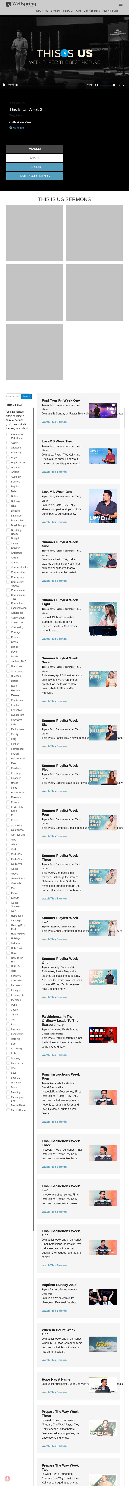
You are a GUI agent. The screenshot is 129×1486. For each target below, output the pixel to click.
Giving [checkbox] (14, 844)
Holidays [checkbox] (16, 938)
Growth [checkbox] (15, 897)
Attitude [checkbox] (15, 471)
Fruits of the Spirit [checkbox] (17, 809)
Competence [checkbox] (18, 603)
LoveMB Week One (57, 492)
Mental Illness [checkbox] (18, 1110)
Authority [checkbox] (16, 476)
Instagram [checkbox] (16, 990)
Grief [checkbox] (13, 888)
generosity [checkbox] (17, 825)
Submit (26, 396)
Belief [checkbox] (14, 491)
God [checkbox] (13, 849)
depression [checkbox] (17, 671)
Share (34, 157)
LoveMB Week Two (57, 441)
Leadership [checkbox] (17, 1033)
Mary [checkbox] (14, 1087)
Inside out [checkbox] (16, 985)
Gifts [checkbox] (13, 839)
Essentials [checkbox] (17, 709)
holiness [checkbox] (15, 943)
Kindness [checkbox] (16, 1029)
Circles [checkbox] (15, 562)
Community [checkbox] (17, 577)
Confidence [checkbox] (17, 612)
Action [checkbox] (14, 442)
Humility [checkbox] (15, 965)
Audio (36, 148)
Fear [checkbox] (13, 763)
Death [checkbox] (14, 656)
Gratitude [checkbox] (16, 883)
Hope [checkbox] (14, 953)
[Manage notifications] (7, 1478)
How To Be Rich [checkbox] (17, 959)
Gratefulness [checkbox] (18, 878)
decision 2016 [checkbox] (18, 661)
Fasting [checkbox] (15, 743)
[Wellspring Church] (21, 5)
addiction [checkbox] (16, 447)
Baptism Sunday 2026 (59, 1285)
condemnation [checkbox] (19, 607)
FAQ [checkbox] (13, 739)
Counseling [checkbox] (17, 627)
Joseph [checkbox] (15, 1014)
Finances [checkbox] (16, 778)
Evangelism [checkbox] (17, 714)
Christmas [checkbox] (17, 552)
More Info (18, 127)
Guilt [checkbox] (13, 910)
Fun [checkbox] (13, 815)
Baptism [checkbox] (15, 486)
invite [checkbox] (14, 1004)
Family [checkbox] (14, 734)
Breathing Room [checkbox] (16, 532)
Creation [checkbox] (15, 637)
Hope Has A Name (56, 1379)
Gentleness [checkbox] (17, 829)
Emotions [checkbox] (16, 705)
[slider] (50, 85)
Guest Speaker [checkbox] (15, 904)
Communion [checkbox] (18, 572)
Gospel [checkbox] (15, 868)
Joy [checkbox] (13, 1019)
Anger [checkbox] (14, 457)
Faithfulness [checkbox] (17, 729)
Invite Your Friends (35, 176)
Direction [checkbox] (16, 675)
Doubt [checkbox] (14, 680)
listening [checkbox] (15, 1058)
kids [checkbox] (13, 1024)
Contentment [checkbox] (18, 617)
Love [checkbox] (13, 1072)
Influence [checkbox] (16, 975)
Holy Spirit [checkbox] (16, 948)
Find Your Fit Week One (61, 400)
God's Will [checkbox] (16, 863)
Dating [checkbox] (14, 646)
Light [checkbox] (13, 1053)
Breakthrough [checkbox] (18, 525)
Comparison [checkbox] (18, 590)
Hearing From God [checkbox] (18, 927)
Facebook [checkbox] (16, 719)
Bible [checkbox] (13, 505)
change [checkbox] (15, 543)
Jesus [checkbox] (14, 1009)
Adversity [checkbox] (16, 452)
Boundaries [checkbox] (17, 520)
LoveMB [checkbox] (15, 1077)
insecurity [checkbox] (16, 980)
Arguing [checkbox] (15, 467)
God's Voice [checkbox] (17, 859)
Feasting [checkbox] (15, 773)
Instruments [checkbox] (17, 995)
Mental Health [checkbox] (18, 1105)
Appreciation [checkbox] (18, 462)
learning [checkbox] (15, 1038)
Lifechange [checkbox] (17, 1048)
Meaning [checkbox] (15, 1092)
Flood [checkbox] (14, 787)
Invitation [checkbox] (16, 999)
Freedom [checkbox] (16, 797)
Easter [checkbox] (14, 685)
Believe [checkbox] (15, 496)
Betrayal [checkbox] (15, 501)
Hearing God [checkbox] (18, 933)
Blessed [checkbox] (15, 510)
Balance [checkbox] (15, 481)
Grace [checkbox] (14, 873)
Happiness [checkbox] (17, 915)
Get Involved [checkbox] (18, 834)
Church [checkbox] (15, 557)
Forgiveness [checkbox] (18, 792)
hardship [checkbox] (15, 920)
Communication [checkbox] (19, 567)
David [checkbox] (14, 651)
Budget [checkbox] (15, 538)
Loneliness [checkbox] (17, 1063)
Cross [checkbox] (14, 641)
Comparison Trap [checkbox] (18, 597)
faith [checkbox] (13, 724)
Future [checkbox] (14, 820)
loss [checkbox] (13, 1068)
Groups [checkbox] (15, 893)
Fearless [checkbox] (16, 768)
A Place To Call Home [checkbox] (17, 436)
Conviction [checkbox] (17, 622)
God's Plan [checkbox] (17, 854)
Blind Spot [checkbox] (16, 515)
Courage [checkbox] (15, 632)
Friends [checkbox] (15, 802)
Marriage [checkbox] (16, 1082)
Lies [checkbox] (13, 1043)
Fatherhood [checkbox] (17, 748)
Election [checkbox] (15, 690)
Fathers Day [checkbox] (18, 758)
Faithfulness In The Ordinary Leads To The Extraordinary (60, 1020)
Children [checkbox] (15, 547)
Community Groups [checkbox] (17, 583)
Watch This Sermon (54, 422)
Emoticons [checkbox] (17, 700)
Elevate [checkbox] (15, 695)
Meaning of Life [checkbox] (17, 1099)
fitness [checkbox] (14, 782)
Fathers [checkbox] (15, 753)
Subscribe (35, 167)
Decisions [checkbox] (16, 666)
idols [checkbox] (13, 970)
